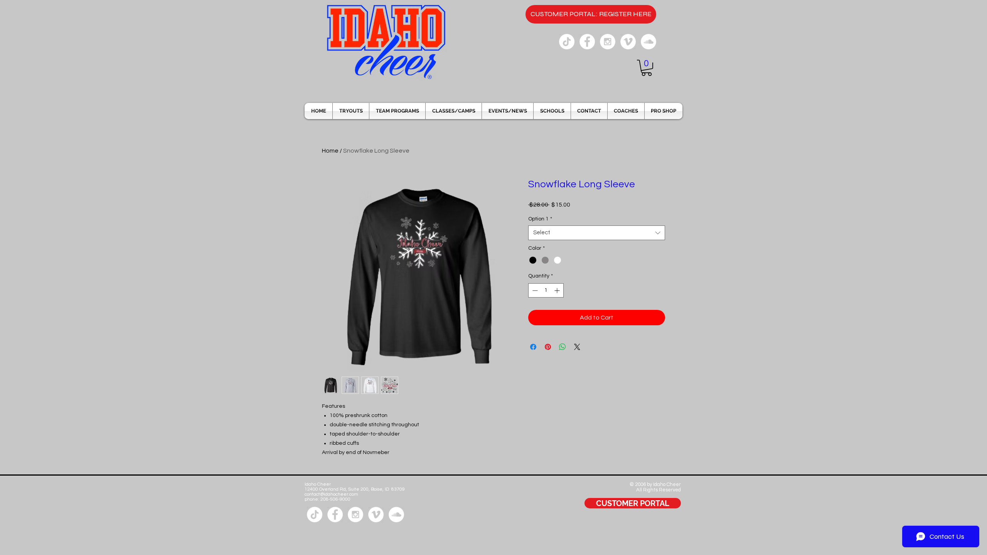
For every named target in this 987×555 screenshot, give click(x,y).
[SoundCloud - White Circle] (648, 41)
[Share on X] (577, 347)
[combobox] (596, 232)
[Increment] (558, 290)
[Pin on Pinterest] (547, 347)
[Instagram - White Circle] (607, 41)
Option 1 (540, 219)
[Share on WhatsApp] (562, 347)
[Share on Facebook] (533, 347)
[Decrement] (534, 290)
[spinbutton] (546, 290)
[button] (646, 68)
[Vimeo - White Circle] (628, 41)
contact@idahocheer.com (331, 494)
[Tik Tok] (566, 41)
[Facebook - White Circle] (587, 41)
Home (330, 151)
